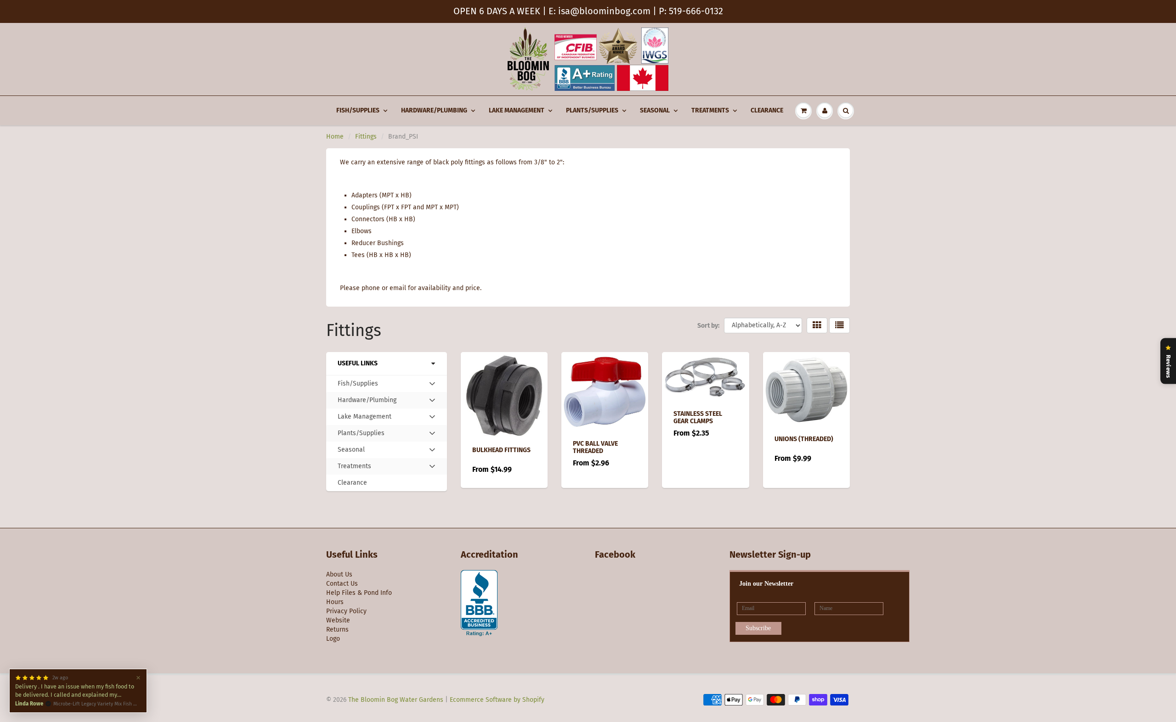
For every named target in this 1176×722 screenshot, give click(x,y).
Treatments (710, 110)
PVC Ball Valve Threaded (595, 447)
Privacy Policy (346, 611)
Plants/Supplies (592, 110)
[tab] (386, 383)
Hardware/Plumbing (434, 110)
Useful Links (358, 363)
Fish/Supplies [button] (357, 386)
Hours (335, 602)
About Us (339, 574)
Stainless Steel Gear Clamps (697, 417)
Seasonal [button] (351, 452)
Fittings (366, 136)
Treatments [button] (354, 468)
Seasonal (655, 110)
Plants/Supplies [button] (360, 435)
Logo (333, 639)
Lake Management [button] (364, 419)
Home (335, 136)
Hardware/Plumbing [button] (366, 402)
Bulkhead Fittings (501, 450)
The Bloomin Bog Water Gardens (395, 700)
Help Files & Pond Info (359, 593)
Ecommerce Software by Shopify (497, 700)
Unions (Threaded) (804, 439)
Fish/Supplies (357, 110)
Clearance (767, 110)
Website (338, 620)
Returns (337, 629)
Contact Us (342, 584)
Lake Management (516, 110)
